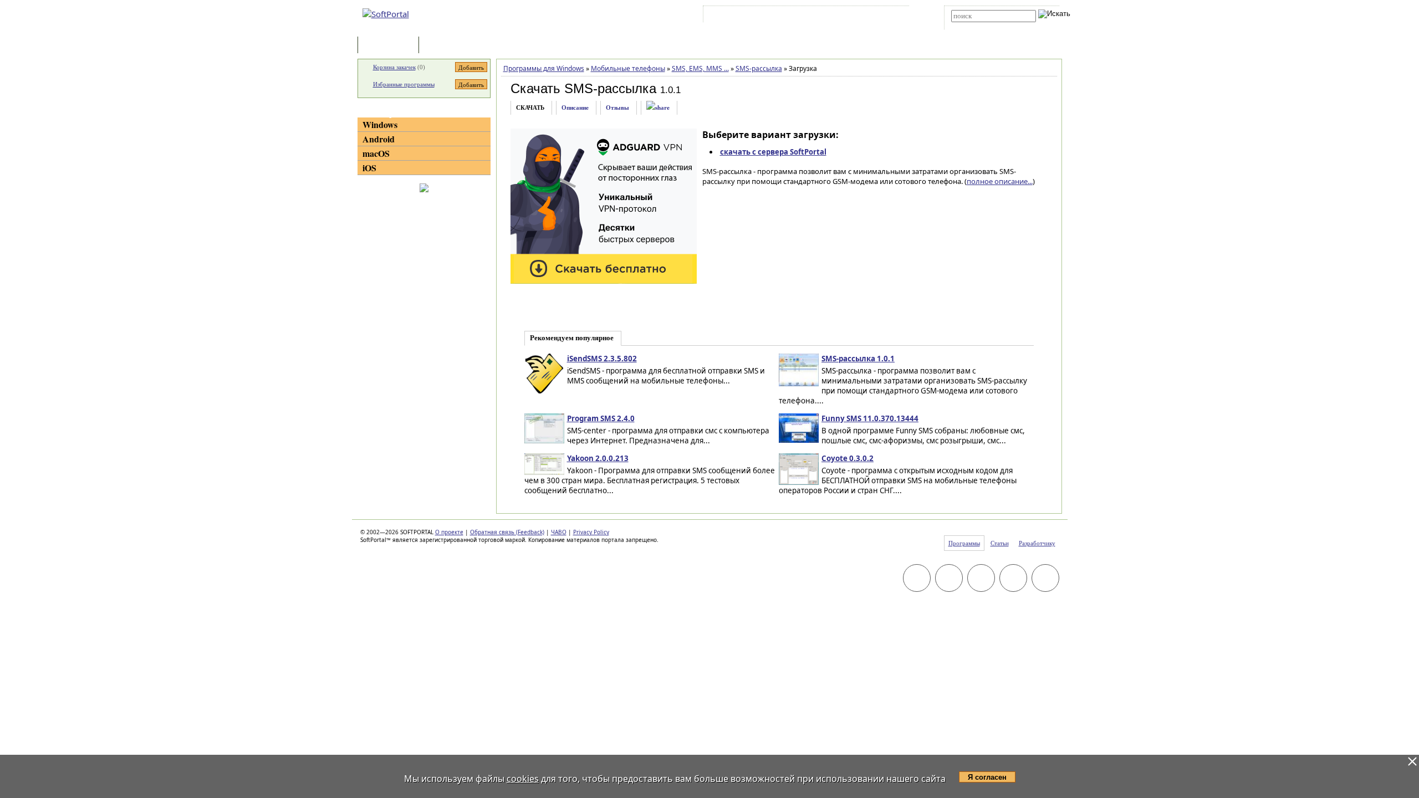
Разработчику (1037, 543)
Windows (380, 124)
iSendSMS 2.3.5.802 (602, 359)
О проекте (449, 532)
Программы (391, 45)
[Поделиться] (658, 108)
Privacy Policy (591, 532)
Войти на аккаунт (739, 16)
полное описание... (1000, 181)
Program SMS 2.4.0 (601, 418)
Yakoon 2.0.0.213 (598, 458)
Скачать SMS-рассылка (583, 88)
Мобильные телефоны (628, 68)
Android (379, 138)
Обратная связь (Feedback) (507, 532)
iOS (369, 167)
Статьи (445, 45)
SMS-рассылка (759, 68)
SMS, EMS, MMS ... (700, 68)
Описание (575, 107)
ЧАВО (558, 532)
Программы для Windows (543, 68)
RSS (892, 16)
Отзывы (617, 107)
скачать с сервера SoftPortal (773, 152)
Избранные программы (404, 84)
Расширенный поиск (981, 26)
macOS (376, 153)
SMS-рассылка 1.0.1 (858, 359)
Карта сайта (859, 16)
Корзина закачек (394, 67)
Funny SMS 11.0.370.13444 (869, 418)
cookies (523, 779)
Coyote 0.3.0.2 (847, 458)
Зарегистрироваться (802, 16)
